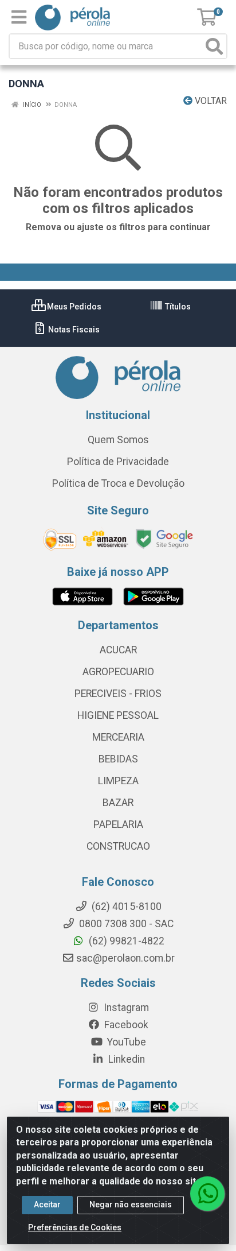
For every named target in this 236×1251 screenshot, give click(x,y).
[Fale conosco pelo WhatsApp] (207, 1193)
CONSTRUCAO (118, 846)
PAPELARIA (118, 824)
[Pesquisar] (214, 46)
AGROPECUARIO (118, 671)
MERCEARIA (118, 737)
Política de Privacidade (118, 461)
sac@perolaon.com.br (125, 958)
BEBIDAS (118, 759)
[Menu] (19, 17)
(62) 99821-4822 (125, 941)
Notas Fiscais (73, 329)
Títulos (177, 306)
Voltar (209, 100)
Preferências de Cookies (74, 1227)
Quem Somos (118, 440)
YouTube (125, 1042)
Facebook (125, 1025)
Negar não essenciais (130, 1204)
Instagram (125, 1007)
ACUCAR (118, 650)
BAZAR (118, 802)
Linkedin (125, 1059)
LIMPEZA (118, 781)
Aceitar (47, 1204)
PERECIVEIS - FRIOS (118, 693)
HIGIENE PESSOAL (118, 715)
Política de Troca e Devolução (118, 483)
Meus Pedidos (73, 306)
